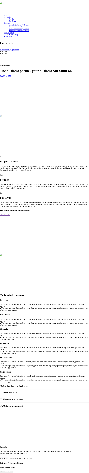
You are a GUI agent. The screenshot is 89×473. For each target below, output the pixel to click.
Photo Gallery (13, 35)
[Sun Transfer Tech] (44, 6)
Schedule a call (5, 215)
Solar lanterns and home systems (20, 27)
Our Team (12, 21)
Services (7, 23)
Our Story (12, 19)
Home (6, 15)
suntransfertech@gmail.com (9, 50)
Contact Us (8, 36)
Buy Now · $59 (5, 76)
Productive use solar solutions (19, 31)
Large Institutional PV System (19, 25)
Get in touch (4, 457)
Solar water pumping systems (19, 29)
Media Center (9, 33)
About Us (7, 17)
